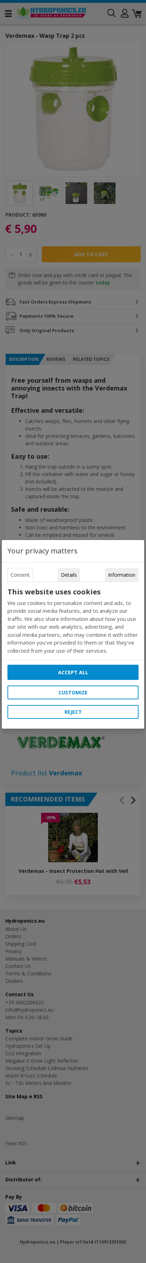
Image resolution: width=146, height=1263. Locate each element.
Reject (73, 712)
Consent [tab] (20, 574)
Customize (73, 692)
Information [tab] (121, 574)
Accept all (73, 672)
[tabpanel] (73, 621)
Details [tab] (69, 574)
